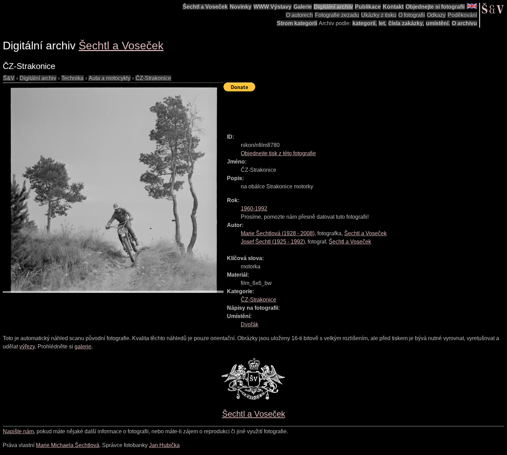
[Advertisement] (349, 109)
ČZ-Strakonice (153, 78)
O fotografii (411, 15)
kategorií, (364, 23)
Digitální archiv (333, 7)
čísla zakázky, (406, 23)
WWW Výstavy (272, 7)
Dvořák (249, 324)
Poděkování (462, 15)
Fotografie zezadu (337, 15)
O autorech (299, 15)
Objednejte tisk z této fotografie (278, 153)
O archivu (464, 23)
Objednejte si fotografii (435, 7)
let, (382, 23)
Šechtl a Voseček (205, 7)
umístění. (438, 23)
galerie (82, 346)
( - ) (278, 233)
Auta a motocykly (109, 78)
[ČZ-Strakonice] (113, 187)
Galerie (303, 7)
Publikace (368, 7)
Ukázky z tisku (378, 15)
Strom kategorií (297, 23)
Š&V (8, 78)
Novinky (240, 7)
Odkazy (436, 15)
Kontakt (393, 7)
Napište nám (18, 431)
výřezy (27, 346)
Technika (72, 78)
